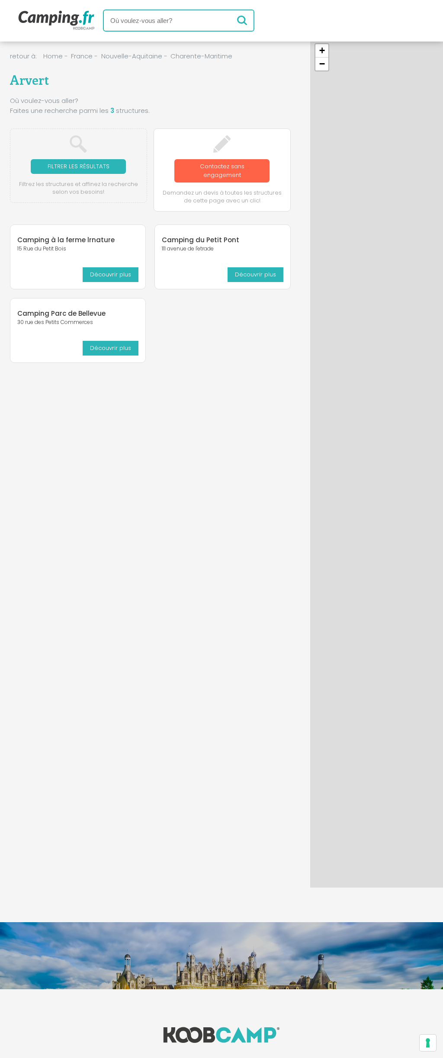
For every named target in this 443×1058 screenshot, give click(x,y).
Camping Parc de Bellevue (61, 313)
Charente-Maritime (201, 56)
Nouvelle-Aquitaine (131, 56)
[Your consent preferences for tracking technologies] (428, 1043)
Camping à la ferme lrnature (66, 239)
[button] (321, 51)
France (82, 56)
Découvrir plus (110, 274)
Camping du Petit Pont (200, 239)
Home (53, 56)
